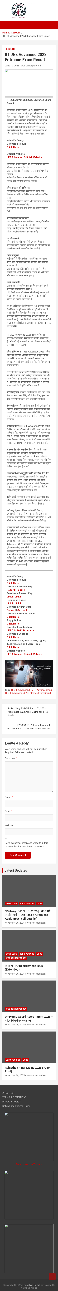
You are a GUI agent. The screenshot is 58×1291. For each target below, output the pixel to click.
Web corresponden (16, 958)
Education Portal (31, 1285)
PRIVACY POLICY (11, 1101)
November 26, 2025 (15, 1024)
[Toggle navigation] (6, 25)
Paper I (11, 589)
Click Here (13, 147)
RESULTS (10, 49)
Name (9, 797)
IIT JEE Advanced (19, 690)
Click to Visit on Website (29, 1164)
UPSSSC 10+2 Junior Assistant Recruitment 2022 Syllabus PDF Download (28, 727)
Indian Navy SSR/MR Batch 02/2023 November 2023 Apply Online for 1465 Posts (28, 712)
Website (9, 825)
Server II (22, 610)
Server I (11, 610)
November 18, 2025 (15, 1075)
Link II (18, 596)
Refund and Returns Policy (16, 1106)
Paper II (21, 589)
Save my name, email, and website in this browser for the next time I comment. (26, 845)
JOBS (39, 903)
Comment (11, 758)
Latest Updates (16, 870)
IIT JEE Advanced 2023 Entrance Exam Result (28, 693)
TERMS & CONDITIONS (14, 1097)
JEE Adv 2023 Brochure (20, 630)
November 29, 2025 (15, 922)
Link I (10, 596)
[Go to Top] (52, 1276)
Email (8, 811)
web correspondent (31, 65)
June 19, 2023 (12, 65)
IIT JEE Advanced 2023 (41, 690)
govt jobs (11, 903)
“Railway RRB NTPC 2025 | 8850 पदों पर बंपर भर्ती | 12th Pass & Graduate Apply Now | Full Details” (27, 914)
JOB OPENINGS (27, 903)
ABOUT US (8, 1093)
